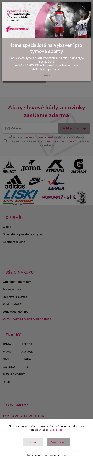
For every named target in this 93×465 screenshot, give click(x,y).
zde (63, 455)
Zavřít (46, 75)
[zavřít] (83, 8)
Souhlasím (58, 442)
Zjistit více (56, 430)
